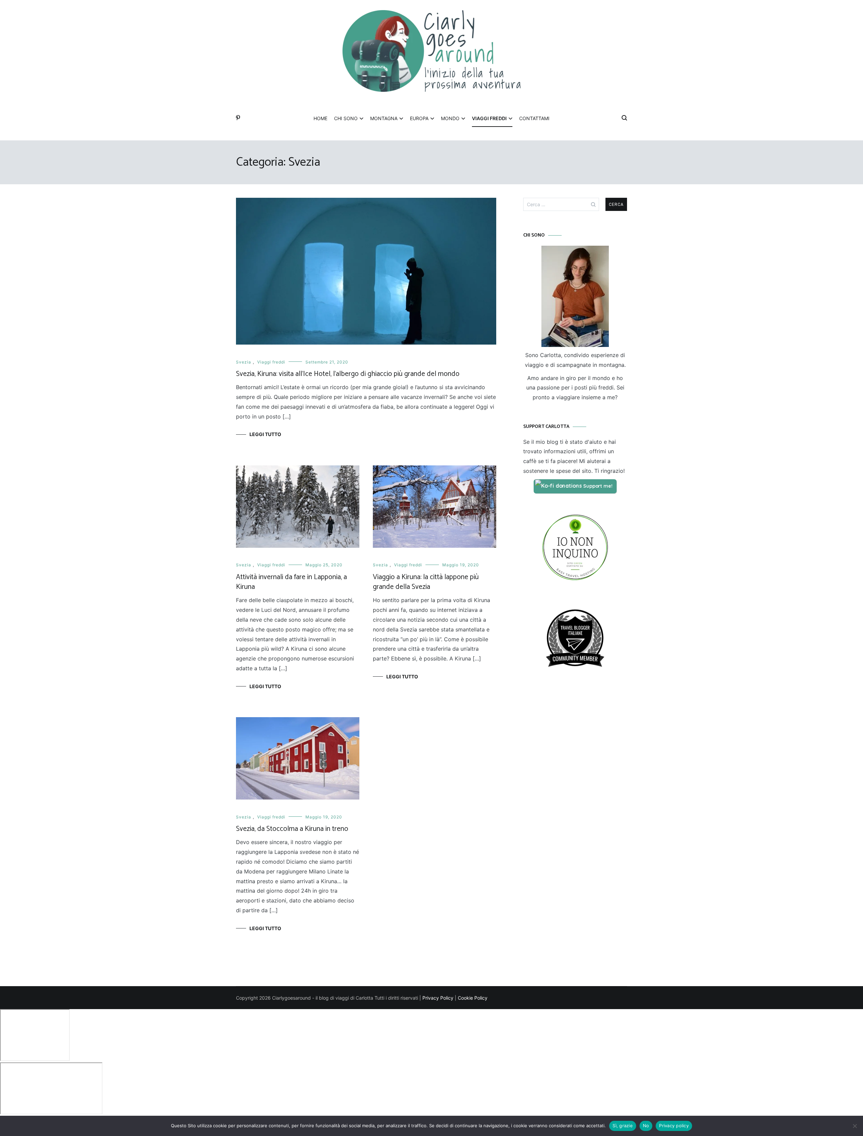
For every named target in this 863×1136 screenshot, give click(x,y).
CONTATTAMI (534, 118)
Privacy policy (674, 1125)
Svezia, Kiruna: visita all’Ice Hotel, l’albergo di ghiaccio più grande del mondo (347, 374)
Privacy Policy (437, 998)
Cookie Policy (472, 998)
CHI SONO (346, 118)
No (646, 1125)
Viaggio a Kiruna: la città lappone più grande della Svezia (426, 582)
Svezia (243, 361)
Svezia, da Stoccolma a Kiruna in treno (292, 829)
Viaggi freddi (271, 361)
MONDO (450, 118)
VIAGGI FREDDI (489, 118)
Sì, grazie (623, 1125)
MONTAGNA (383, 118)
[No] (854, 1126)
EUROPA (419, 118)
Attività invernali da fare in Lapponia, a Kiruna (291, 582)
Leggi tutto (265, 434)
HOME (320, 118)
